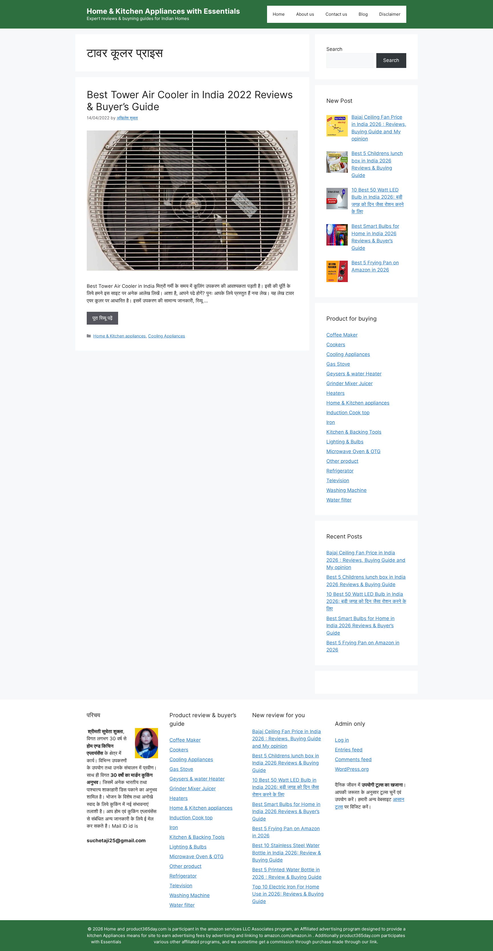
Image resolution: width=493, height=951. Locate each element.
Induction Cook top (347, 412)
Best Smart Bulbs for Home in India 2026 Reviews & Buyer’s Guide (360, 626)
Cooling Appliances (166, 335)
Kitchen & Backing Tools (353, 432)
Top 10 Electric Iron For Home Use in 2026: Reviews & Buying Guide (288, 894)
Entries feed (349, 750)
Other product (342, 461)
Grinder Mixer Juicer (349, 383)
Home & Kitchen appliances (119, 335)
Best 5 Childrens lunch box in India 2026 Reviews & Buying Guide (285, 763)
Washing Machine (346, 490)
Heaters (335, 393)
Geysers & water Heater (353, 374)
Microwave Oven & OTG (353, 451)
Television (337, 480)
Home (279, 14)
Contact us (336, 14)
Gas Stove (338, 364)
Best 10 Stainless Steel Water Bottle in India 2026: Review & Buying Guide (286, 853)
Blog (363, 14)
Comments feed (353, 759)
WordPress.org (352, 769)
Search (334, 49)
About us (305, 14)
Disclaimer (390, 14)
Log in (342, 740)
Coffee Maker (341, 335)
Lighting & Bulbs (344, 442)
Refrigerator (339, 471)
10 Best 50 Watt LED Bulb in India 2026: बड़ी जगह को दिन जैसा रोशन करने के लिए (366, 601)
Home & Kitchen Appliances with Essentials (163, 11)
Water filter (338, 500)
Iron (330, 422)
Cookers (335, 344)
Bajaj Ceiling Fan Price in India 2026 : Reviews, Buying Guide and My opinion (365, 560)
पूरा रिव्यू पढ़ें (102, 318)
